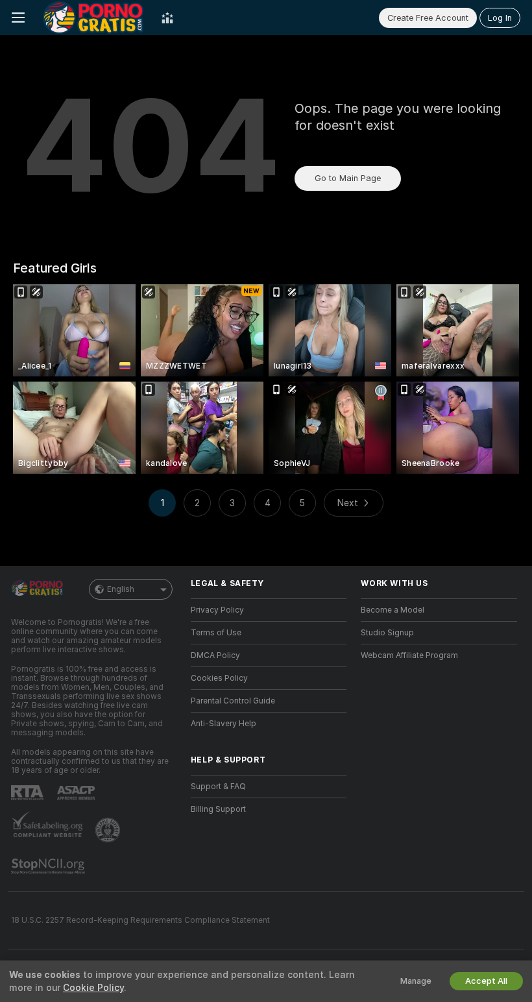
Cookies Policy (219, 678)
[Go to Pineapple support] (109, 830)
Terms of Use (216, 632)
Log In (500, 18)
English (120, 589)
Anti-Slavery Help (223, 723)
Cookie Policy (93, 988)
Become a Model (392, 610)
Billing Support (218, 809)
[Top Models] (167, 17)
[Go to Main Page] (93, 17)
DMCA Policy (215, 655)
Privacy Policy (217, 610)
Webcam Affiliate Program (409, 655)
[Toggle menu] (18, 17)
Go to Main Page (348, 178)
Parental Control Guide (233, 700)
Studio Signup (387, 632)
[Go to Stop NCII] (49, 866)
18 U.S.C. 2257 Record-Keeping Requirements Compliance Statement (140, 920)
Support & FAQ (218, 786)
